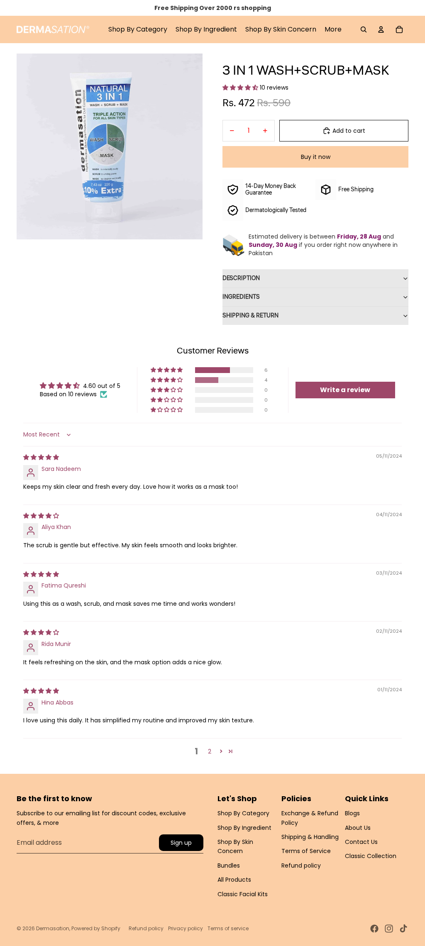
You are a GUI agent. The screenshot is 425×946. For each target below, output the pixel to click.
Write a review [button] (345, 390)
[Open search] (363, 29)
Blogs (352, 813)
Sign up (181, 843)
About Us (358, 828)
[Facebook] (374, 929)
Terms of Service (306, 851)
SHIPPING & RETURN (250, 316)
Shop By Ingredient (244, 828)
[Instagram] (389, 929)
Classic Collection (370, 856)
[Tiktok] (403, 929)
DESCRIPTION (241, 278)
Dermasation (52, 928)
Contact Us (361, 842)
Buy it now (315, 157)
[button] (241, 87)
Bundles (228, 865)
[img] (41, 457)
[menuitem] (333, 29)
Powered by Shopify (95, 928)
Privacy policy (185, 928)
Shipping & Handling (310, 837)
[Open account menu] (381, 29)
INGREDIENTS (241, 297)
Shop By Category (243, 813)
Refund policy (301, 865)
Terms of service (228, 928)
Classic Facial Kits (242, 894)
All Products (234, 879)
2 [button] (209, 751)
